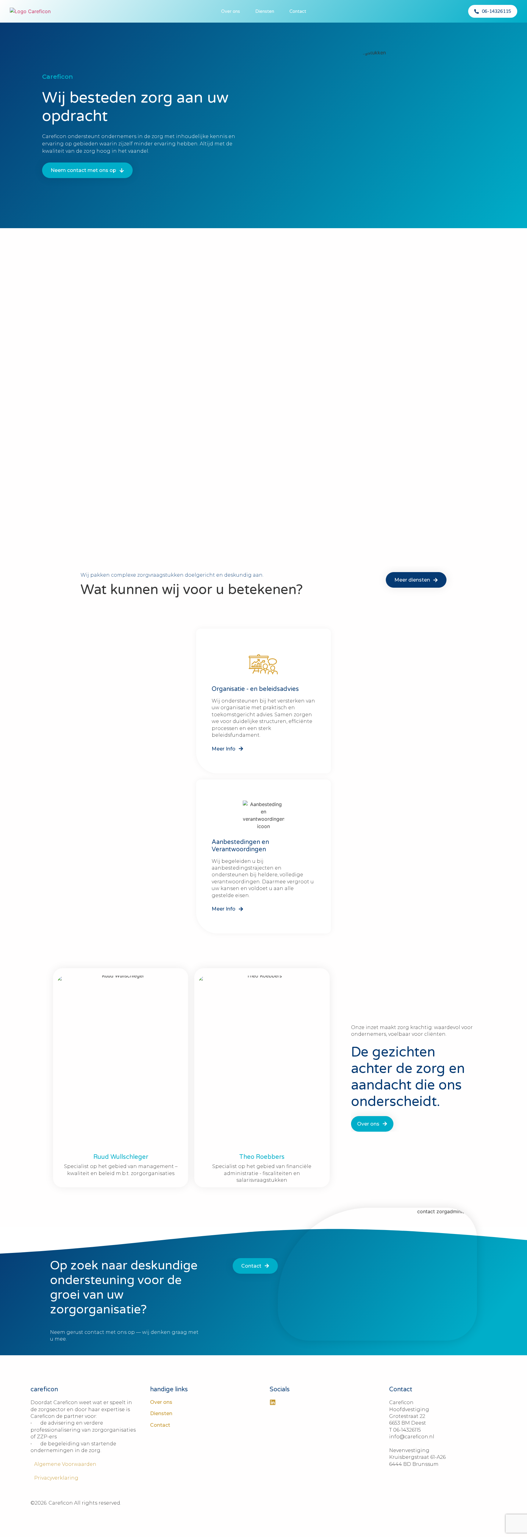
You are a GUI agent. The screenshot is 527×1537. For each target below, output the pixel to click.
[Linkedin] (273, 1402)
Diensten (264, 11)
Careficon (57, 76)
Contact (297, 11)
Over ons (230, 11)
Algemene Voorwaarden (63, 1464)
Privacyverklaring (54, 1478)
